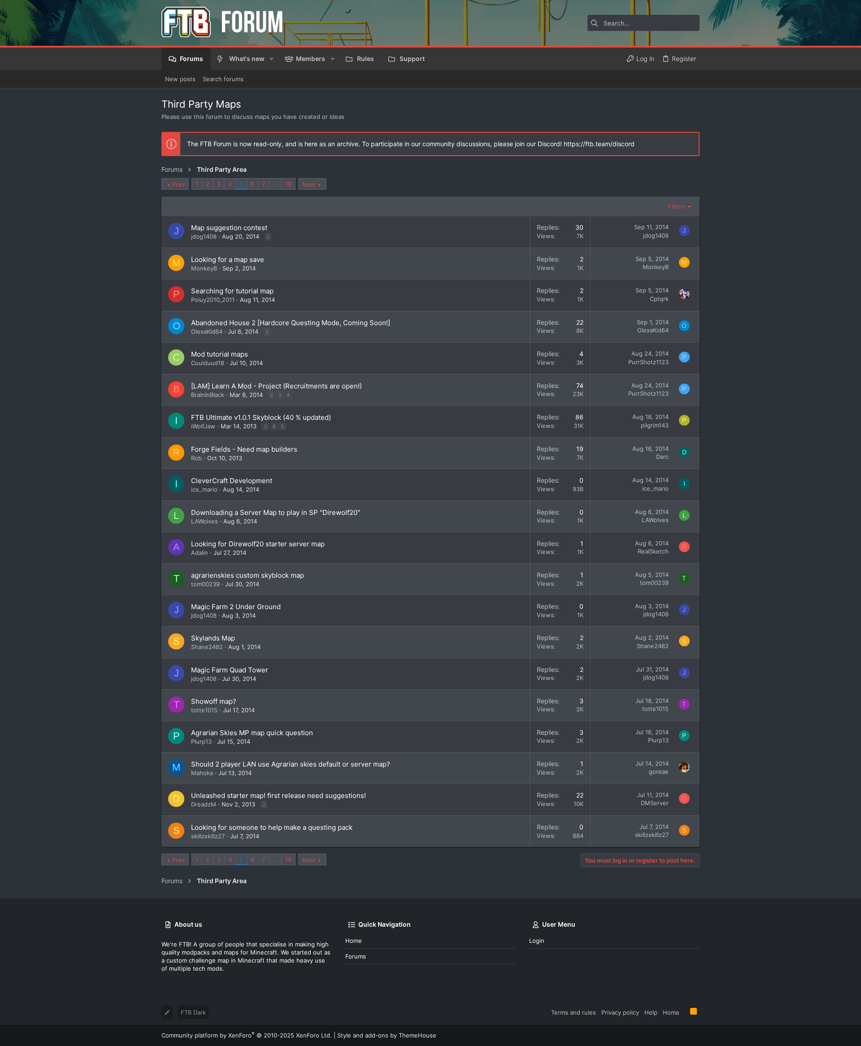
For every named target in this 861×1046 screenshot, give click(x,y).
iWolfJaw (203, 426)
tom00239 (205, 584)
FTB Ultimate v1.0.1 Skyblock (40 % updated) (261, 417)
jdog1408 (204, 236)
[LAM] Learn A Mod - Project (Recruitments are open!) (276, 386)
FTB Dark (193, 1012)
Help (650, 1012)
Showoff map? (213, 701)
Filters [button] (677, 206)
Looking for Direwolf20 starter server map (258, 544)
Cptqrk (659, 298)
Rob (196, 458)
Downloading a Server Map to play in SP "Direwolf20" (275, 512)
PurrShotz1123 (648, 362)
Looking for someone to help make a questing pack (271, 827)
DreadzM (203, 804)
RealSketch (653, 551)
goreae (659, 771)
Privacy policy (620, 1012)
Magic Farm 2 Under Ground (236, 606)
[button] (271, 58)
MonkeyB (204, 268)
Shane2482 (207, 646)
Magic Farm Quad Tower (229, 670)
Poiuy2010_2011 (213, 299)
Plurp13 (201, 741)
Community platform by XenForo (246, 1035)
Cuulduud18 (207, 362)
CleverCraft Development (231, 480)
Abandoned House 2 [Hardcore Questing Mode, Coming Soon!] (290, 322)
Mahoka (202, 772)
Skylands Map (213, 638)
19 (288, 183)
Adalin (199, 552)
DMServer (655, 802)
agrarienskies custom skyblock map (247, 575)
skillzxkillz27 (208, 836)
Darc (662, 456)
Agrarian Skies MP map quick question (252, 732)
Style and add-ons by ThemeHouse (386, 1035)
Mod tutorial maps (219, 354)
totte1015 (204, 710)
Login (536, 940)
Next (309, 184)
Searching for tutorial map (232, 291)
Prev (178, 184)
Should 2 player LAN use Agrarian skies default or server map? (290, 764)
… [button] (275, 183)
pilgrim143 (655, 425)
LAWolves (204, 521)
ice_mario (204, 489)
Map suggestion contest (229, 227)
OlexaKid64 (206, 331)
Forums (355, 956)
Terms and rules (573, 1012)
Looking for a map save (227, 259)
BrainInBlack (207, 394)
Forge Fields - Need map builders (244, 449)
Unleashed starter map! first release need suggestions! (278, 795)
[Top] (684, 1012)
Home (353, 940)
